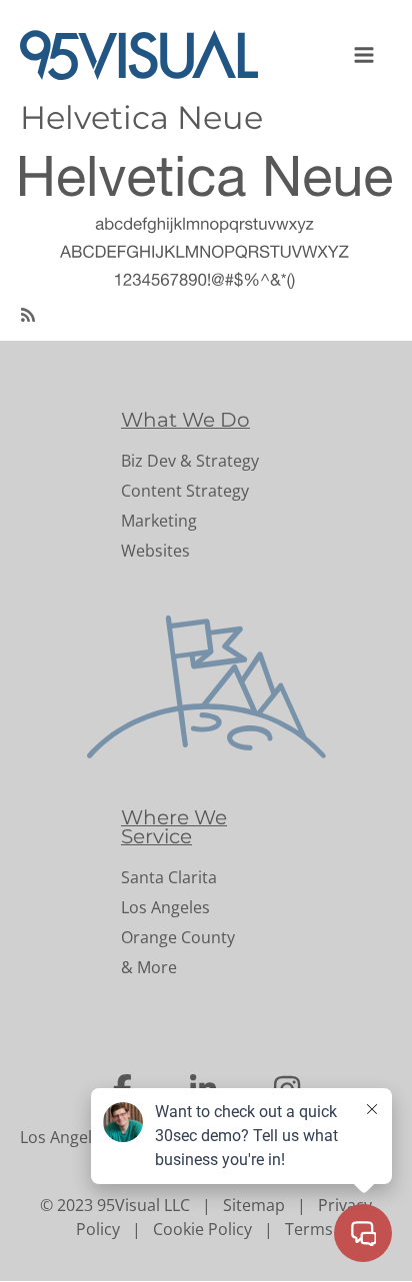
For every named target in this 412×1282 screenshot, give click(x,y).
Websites (155, 551)
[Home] (147, 55)
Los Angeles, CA (78, 1137)
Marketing (159, 521)
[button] (366, 55)
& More (149, 967)
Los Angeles (165, 907)
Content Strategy (185, 491)
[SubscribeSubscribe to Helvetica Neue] (28, 313)
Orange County (178, 937)
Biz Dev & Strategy (190, 461)
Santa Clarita (169, 877)
